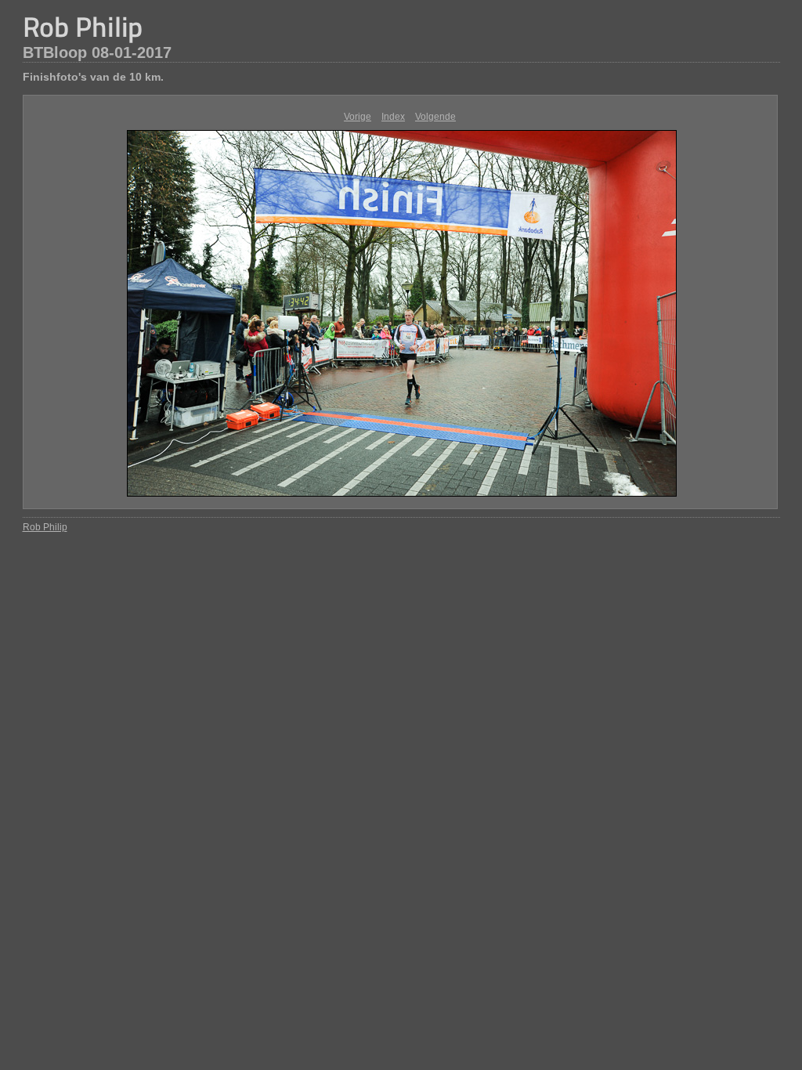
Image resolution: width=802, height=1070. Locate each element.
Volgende (435, 116)
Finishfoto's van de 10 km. (93, 76)
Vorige (357, 116)
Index (393, 116)
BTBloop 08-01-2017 (97, 52)
